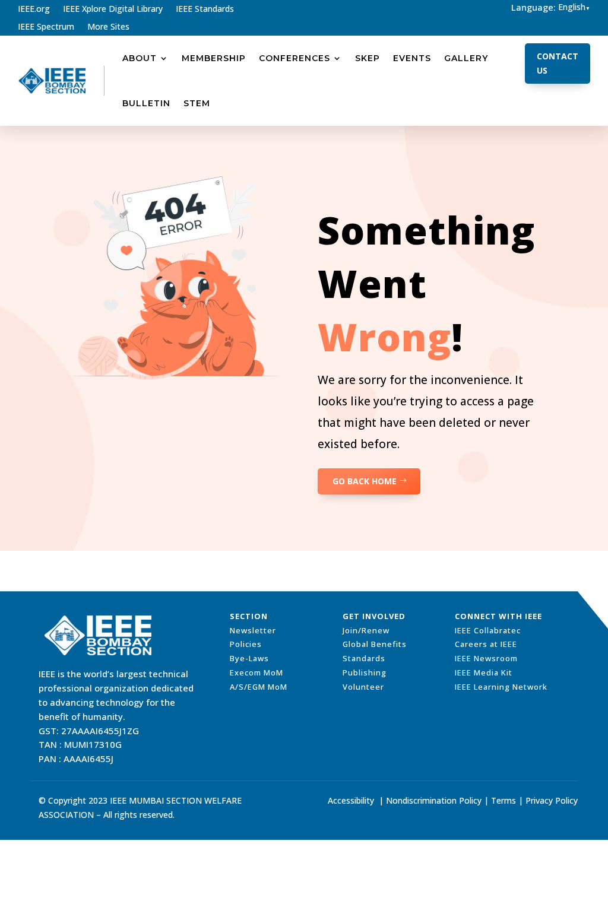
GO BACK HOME (364, 481)
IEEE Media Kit (483, 672)
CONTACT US (557, 63)
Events (412, 58)
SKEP (367, 58)
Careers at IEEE (486, 644)
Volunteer (363, 686)
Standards (364, 658)
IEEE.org (34, 9)
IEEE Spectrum (46, 27)
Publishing (365, 672)
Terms (503, 800)
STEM (196, 103)
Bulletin (146, 103)
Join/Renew (366, 630)
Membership (214, 58)
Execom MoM (256, 672)
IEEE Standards (205, 9)
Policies (246, 644)
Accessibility (351, 800)
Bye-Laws (249, 658)
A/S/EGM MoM (258, 686)
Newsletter (253, 630)
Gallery (466, 58)
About (139, 58)
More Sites (108, 27)
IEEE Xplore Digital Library (113, 9)
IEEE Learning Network (501, 686)
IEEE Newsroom (486, 658)
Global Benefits (375, 644)
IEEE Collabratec (488, 630)
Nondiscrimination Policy (434, 800)
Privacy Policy (551, 800)
